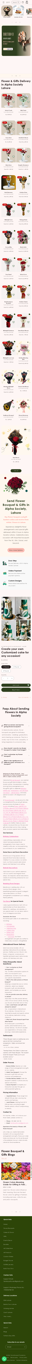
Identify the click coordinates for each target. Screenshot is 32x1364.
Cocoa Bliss (8, 247)
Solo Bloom (16, 457)
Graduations (15, 790)
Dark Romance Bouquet (8, 302)
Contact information (21, 1360)
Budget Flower (8, 1260)
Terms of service (10, 1360)
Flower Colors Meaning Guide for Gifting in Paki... (15, 1183)
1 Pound (6, 667)
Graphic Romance (23, 165)
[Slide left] (12, 22)
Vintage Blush (23, 219)
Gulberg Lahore (9, 1308)
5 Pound (6, 671)
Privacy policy (23, 1357)
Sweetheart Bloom (23, 330)
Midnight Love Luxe (8, 358)
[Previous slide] (12, 76)
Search (6, 1327)
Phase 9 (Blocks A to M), (15, 819)
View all (16, 470)
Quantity (3, 675)
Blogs (5, 1331)
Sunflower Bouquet (8, 415)
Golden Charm (23, 301)
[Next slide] (20, 76)
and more (11, 936)
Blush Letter (23, 247)
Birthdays (23, 788)
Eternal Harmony (23, 415)
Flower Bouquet (15, 780)
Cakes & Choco (9, 1232)
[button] (4, 2)
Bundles (6, 1244)
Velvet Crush (8, 110)
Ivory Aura (9, 137)
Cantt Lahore (8, 1312)
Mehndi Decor (15, 792)
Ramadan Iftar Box (18, 17)
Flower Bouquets (6, 17)
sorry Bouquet (24, 790)
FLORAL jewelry (8, 1264)
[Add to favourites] (13, 102)
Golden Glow (23, 192)
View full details (23, 697)
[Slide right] (20, 22)
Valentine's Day (11, 928)
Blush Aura (9, 165)
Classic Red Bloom (23, 386)
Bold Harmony (9, 192)
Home (5, 1224)
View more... (8, 1316)
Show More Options (16, 550)
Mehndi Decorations (10, 868)
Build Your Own (9, 1268)
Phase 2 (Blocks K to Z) (11, 808)
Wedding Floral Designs (11, 883)
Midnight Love (9, 219)
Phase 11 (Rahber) (18, 821)
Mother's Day (10, 930)
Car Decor (6, 792)
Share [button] (5, 697)
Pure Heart (9, 274)
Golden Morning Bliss (23, 358)
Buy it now (16, 690)
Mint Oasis (23, 110)
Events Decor (8, 1240)
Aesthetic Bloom (23, 137)
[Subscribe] (25, 1347)
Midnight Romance (8, 330)
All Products (7, 1252)
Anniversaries (10, 926)
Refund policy (14, 1357)
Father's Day (10, 932)
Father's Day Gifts (9, 1335)
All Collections (8, 1248)
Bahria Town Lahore (10, 1304)
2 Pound (16, 667)
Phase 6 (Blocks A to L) (12, 814)
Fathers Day (6, 790)
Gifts (5, 1236)
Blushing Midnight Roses (9, 387)
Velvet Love (23, 274)
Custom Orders (8, 1256)
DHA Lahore (7, 1300)
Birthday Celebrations (11, 836)
